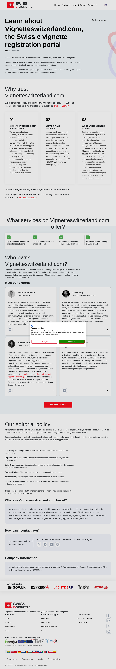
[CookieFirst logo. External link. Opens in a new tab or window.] (32, 326)
